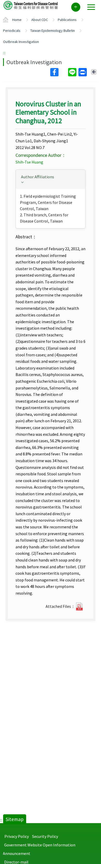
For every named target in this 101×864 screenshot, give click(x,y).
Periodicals (11, 30)
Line (73, 72)
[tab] (50, 179)
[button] (50, 179)
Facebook (59, 72)
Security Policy (45, 836)
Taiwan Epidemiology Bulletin (52, 30)
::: (4, 52)
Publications (67, 19)
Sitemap (15, 819)
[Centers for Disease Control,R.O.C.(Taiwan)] (31, 5)
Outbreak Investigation (21, 41)
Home (16, 19)
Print (83, 72)
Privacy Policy (16, 836)
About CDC (39, 19)
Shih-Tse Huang (29, 162)
